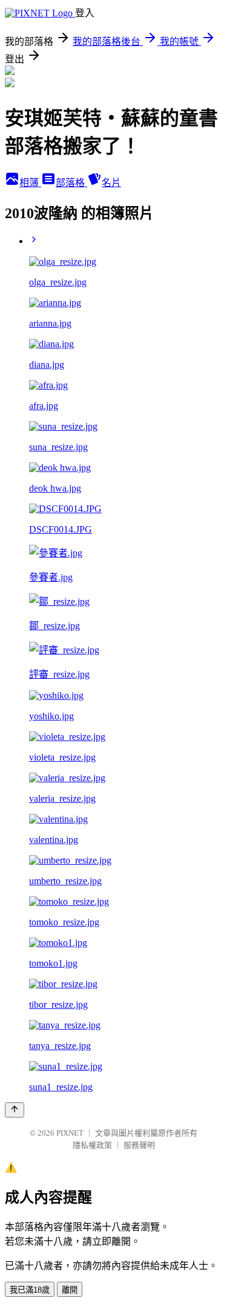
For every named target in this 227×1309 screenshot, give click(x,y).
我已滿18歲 (30, 1289)
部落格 (71, 183)
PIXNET (70, 1132)
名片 (111, 183)
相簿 (30, 183)
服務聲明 (139, 1145)
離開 (69, 1289)
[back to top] (14, 1109)
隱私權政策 (92, 1145)
